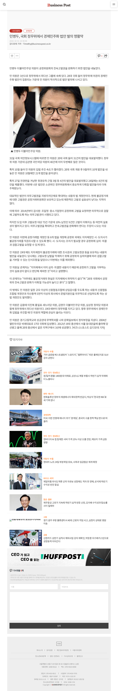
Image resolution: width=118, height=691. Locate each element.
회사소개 (40, 650)
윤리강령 (49, 650)
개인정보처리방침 (62, 650)
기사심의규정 (68, 656)
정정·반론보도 (55, 656)
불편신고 (80, 656)
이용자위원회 (77, 650)
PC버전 (59, 644)
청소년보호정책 (40, 656)
